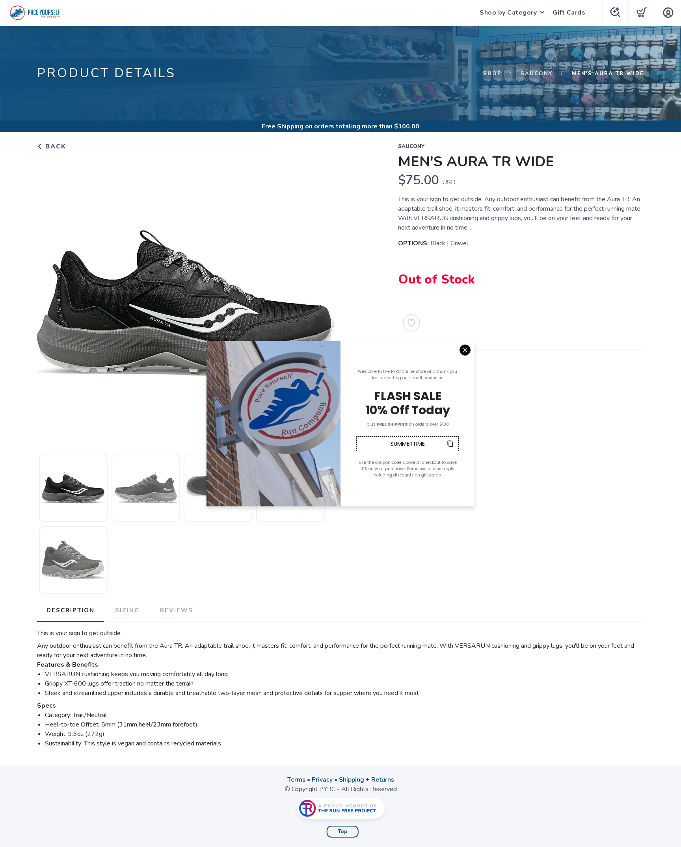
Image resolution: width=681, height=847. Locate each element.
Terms (296, 779)
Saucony (537, 73)
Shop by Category (508, 12)
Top (343, 831)
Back (54, 146)
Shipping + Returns (366, 779)
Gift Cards (569, 12)
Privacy (322, 779)
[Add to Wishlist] (411, 323)
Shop (492, 73)
